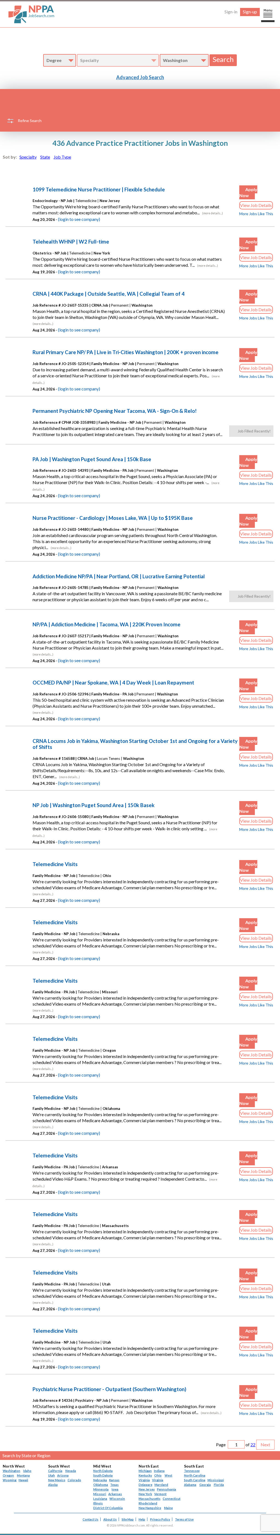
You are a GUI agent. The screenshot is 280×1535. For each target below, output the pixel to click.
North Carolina (194, 1475)
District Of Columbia (108, 1508)
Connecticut (171, 1498)
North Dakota (103, 1470)
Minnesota (101, 1489)
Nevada (70, 1470)
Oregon (8, 1475)
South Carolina (194, 1480)
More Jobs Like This (256, 213)
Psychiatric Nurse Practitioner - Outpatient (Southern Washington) (109, 1389)
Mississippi (216, 1480)
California (55, 1470)
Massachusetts (150, 1498)
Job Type (62, 156)
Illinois (98, 1503)
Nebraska (100, 1480)
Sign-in (230, 11)
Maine (168, 1508)
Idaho (27, 1470)
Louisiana (100, 1498)
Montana (23, 1475)
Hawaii (23, 1480)
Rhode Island (148, 1503)
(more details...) (212, 213)
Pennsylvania (166, 1489)
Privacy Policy (160, 1519)
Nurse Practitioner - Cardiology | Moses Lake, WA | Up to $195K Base (113, 518)
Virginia (157, 1480)
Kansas (114, 1480)
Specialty (28, 156)
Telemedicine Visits (55, 864)
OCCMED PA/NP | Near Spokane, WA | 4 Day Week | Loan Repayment (113, 683)
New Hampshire (150, 1508)
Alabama (190, 1484)
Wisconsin (117, 1498)
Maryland (161, 1484)
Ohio (158, 1475)
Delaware (145, 1484)
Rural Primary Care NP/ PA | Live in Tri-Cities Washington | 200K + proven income (125, 352)
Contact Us (90, 1519)
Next (265, 1444)
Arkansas (115, 1494)
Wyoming (9, 1480)
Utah (51, 1475)
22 (252, 1444)
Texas (114, 1484)
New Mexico (56, 1480)
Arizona (63, 1475)
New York (145, 1494)
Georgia (205, 1484)
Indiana (159, 1470)
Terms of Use (184, 1519)
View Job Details (256, 205)
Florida (219, 1484)
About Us (110, 1519)
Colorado (74, 1480)
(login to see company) (79, 219)
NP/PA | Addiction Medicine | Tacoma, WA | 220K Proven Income (106, 624)
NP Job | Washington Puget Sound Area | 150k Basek (93, 805)
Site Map (128, 1519)
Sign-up (250, 11)
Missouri (99, 1494)
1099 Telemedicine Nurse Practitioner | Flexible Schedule (99, 189)
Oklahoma (100, 1484)
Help (142, 1519)
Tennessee (192, 1470)
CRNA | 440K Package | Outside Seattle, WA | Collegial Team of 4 (109, 294)
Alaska (53, 1484)
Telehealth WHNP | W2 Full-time (71, 242)
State (45, 156)
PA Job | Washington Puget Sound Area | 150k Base (92, 459)
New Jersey (147, 1489)
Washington (11, 1470)
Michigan (145, 1470)
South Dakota (103, 1475)
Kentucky (145, 1475)
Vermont (160, 1494)
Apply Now (248, 192)
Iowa (115, 1489)
